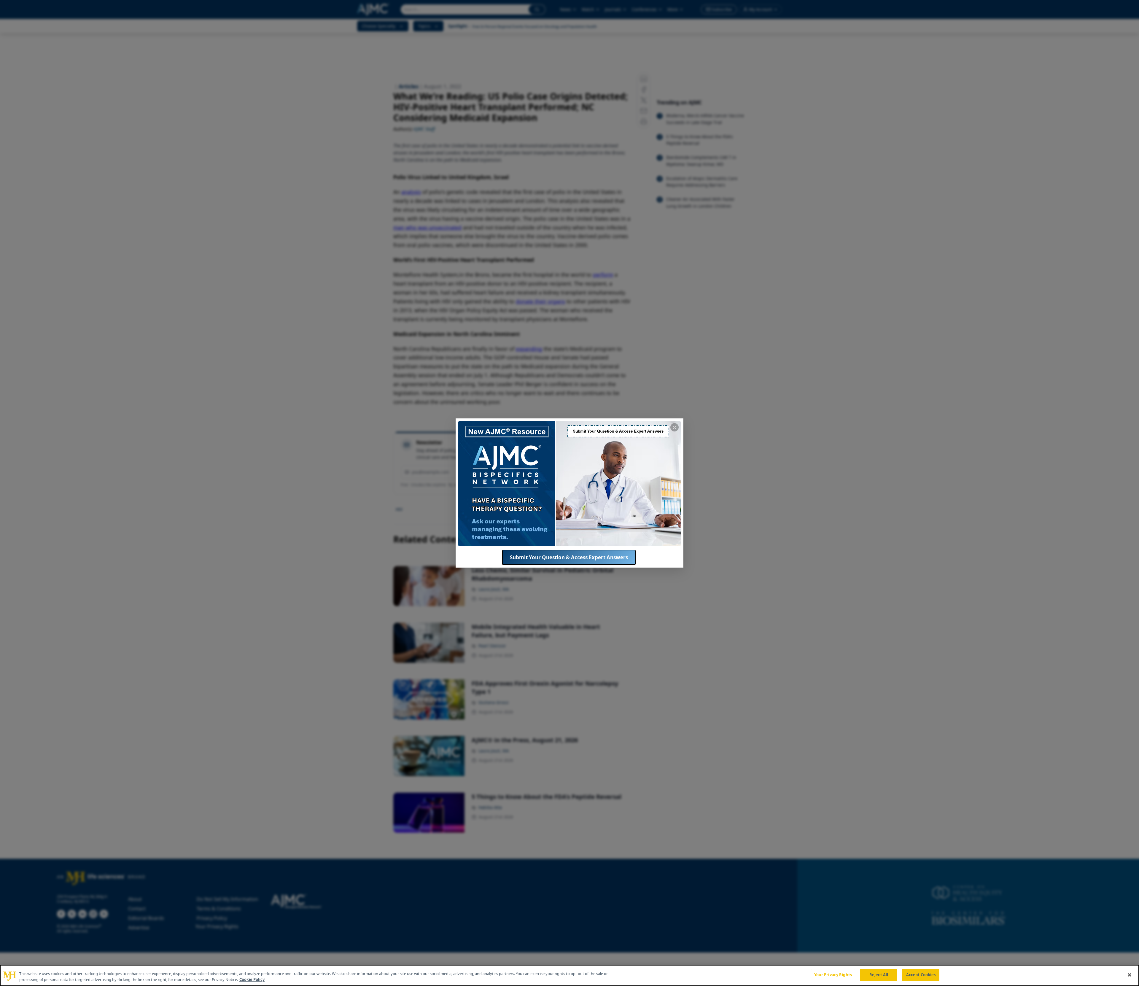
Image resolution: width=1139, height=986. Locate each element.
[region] (569, 975)
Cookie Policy (252, 979)
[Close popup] (674, 427)
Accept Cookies (921, 974)
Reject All (878, 974)
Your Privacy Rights (833, 974)
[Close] (1129, 974)
